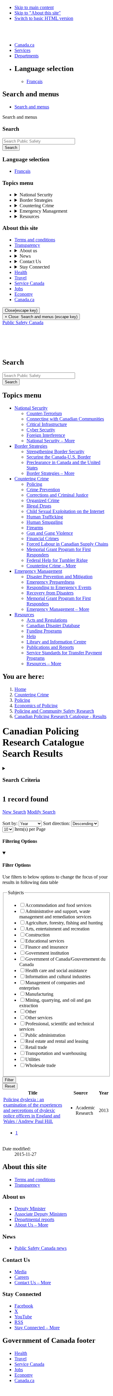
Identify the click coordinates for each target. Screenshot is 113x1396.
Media (20, 1271)
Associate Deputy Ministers (40, 1214)
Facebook (23, 1305)
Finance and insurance (46, 946)
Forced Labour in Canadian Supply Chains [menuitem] (67, 543)
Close (21, 310)
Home (20, 689)
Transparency (27, 1185)
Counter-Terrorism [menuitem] (44, 413)
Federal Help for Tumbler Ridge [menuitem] (57, 560)
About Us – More (31, 1224)
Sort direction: (56, 823)
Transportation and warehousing (55, 1053)
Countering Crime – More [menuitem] (51, 565)
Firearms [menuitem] (35, 527)
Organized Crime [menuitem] (43, 500)
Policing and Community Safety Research (54, 711)
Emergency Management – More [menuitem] (58, 609)
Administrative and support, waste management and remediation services (55, 914)
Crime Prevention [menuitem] (43, 489)
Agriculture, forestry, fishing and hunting (64, 922)
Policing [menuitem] (34, 484)
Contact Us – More (32, 1282)
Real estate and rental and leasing (56, 1041)
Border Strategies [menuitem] (36, 200)
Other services (38, 1017)
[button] (31, 106)
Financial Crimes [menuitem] (43, 538)
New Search (14, 811)
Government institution (47, 953)
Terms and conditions (34, 1179)
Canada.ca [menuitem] (24, 299)
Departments (26, 55)
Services (22, 50)
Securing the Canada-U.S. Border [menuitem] (59, 456)
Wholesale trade (40, 1065)
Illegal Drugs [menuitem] (39, 505)
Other (30, 1011)
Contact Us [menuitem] (30, 261)
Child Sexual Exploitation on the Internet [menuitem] (65, 511)
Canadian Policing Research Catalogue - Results (60, 716)
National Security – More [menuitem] (51, 440)
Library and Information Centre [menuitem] (56, 641)
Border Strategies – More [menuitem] (50, 473)
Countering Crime (31, 694)
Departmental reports (34, 1219)
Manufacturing (39, 994)
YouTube (23, 1316)
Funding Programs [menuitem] (44, 631)
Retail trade (36, 1047)
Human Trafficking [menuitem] (45, 516)
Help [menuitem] (31, 636)
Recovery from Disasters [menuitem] (50, 592)
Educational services (44, 940)
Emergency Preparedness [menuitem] (50, 582)
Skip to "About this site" (37, 12)
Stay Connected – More (37, 1327)
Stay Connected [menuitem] (35, 266)
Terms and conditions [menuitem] (34, 239)
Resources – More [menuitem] (44, 663)
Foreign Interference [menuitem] (46, 435)
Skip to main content (34, 7)
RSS (18, 1322)
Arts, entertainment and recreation (57, 928)
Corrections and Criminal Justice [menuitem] (57, 495)
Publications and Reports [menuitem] (50, 647)
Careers (21, 1277)
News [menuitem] (25, 256)
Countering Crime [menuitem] (37, 205)
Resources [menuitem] (29, 216)
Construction (37, 934)
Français (34, 81)
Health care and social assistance (56, 970)
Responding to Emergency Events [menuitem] (59, 587)
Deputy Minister (30, 1208)
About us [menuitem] (28, 250)
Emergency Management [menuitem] (43, 211)
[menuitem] (20, 272)
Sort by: (9, 823)
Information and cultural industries (57, 976)
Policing (22, 700)
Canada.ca (24, 44)
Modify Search (41, 811)
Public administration (45, 1035)
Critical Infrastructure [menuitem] (47, 424)
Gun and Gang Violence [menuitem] (50, 533)
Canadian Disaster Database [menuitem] (53, 625)
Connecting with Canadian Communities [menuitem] (65, 418)
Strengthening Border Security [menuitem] (55, 451)
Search (11, 147)
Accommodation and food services (58, 905)
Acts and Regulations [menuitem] (47, 620)
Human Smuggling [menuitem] (45, 522)
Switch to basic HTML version (43, 18)
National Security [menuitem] (36, 194)
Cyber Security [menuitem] (41, 429)
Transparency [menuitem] (27, 245)
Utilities (32, 1059)
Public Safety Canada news (40, 1248)
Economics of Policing (36, 705)
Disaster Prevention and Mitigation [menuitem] (60, 576)
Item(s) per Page (30, 829)
